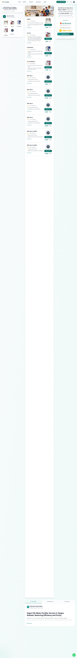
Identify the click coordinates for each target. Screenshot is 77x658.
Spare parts (38, 1)
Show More (29, 27)
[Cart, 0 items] (71, 2)
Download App (65, 34)
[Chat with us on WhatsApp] (74, 655)
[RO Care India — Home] (5, 2)
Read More (65, 20)
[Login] (74, 2)
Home (19, 1)
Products (31, 1)
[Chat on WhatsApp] (68, 2)
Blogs (45, 1)
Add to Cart (48, 24)
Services (24, 1)
